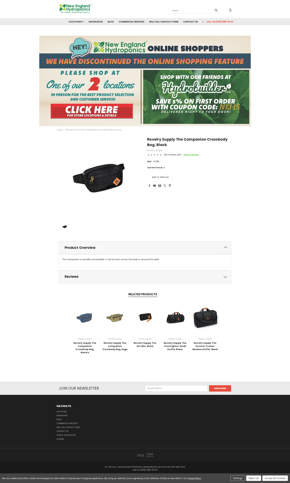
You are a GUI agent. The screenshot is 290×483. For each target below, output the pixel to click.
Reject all (254, 478)
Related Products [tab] (142, 294)
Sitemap (60, 439)
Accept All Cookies (275, 478)
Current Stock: (156, 167)
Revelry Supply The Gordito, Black (145, 344)
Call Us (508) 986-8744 (219, 21)
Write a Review (191, 154)
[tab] (145, 247)
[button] (145, 81)
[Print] (159, 185)
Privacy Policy (194, 478)
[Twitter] (164, 185)
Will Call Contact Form (163, 21)
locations (75, 21)
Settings (237, 478)
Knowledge (96, 21)
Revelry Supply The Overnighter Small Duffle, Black (175, 346)
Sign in (60, 435)
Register (71, 435)
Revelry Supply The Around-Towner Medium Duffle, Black (205, 346)
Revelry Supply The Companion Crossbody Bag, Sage (115, 346)
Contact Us (190, 21)
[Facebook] (149, 185)
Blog (111, 21)
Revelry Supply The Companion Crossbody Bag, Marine (85, 347)
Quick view (85, 317)
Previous (282, 473)
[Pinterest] (169, 185)
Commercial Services (131, 21)
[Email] (154, 185)
